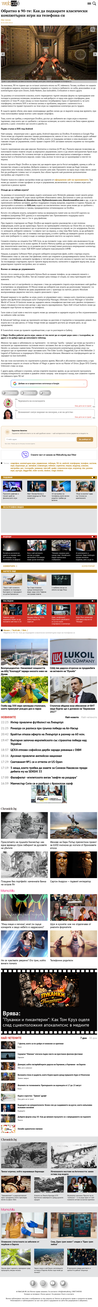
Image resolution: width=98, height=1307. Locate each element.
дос (22, 468)
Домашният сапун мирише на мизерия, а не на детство (45, 412)
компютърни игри (28, 463)
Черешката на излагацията (31, 400)
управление (42, 463)
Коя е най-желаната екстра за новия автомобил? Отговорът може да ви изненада (36, 556)
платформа (75, 463)
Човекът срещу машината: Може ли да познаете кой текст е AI (12, 619)
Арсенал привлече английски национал (36, 756)
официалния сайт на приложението (71, 179)
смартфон (15, 463)
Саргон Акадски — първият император (70, 881)
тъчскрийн (29, 468)
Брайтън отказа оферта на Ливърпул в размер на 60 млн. (48, 734)
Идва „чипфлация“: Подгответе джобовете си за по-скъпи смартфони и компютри (61, 620)
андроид (76, 465)
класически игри (64, 468)
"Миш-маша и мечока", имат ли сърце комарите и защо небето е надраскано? (22, 926)
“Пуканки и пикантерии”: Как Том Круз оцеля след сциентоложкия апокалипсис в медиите (46, 1022)
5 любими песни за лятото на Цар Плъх (59, 589)
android (65, 463)
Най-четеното (89, 717)
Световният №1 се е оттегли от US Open (37, 762)
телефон (84, 463)
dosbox (47, 470)
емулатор (77, 468)
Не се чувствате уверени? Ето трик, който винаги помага (23, 962)
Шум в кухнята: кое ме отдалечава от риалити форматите (70, 926)
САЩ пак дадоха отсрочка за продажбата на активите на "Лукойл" (72, 670)
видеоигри (20, 465)
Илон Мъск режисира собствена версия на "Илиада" (84, 619)
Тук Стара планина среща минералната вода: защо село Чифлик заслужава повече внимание (36, 591)
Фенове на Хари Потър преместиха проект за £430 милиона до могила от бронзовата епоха (73, 845)
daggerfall (27, 470)
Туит (47, 393)
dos (83, 468)
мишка (69, 465)
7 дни (83, 1038)
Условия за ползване (32, 1294)
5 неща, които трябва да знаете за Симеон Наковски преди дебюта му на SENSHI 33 (49, 769)
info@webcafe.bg (64, 1291)
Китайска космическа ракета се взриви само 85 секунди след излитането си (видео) (12, 556)
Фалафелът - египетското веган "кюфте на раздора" (44, 777)
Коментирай (88, 566)
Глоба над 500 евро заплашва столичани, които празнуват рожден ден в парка (23, 707)
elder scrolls (38, 470)
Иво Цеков (6, 20)
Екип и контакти (68, 1294)
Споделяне (12, 393)
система (92, 463)
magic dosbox (57, 470)
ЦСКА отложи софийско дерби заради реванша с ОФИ (46, 750)
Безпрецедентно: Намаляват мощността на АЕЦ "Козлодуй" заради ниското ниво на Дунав (24, 671)
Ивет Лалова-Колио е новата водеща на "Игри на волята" (36, 496)
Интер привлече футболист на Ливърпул (37, 722)
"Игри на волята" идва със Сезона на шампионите (84, 496)
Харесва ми (31, 393)
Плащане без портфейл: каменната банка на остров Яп (23, 883)
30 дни (93, 1038)
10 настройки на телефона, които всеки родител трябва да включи (60, 497)
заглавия (32, 465)
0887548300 (77, 1291)
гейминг (51, 465)
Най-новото (72, 717)
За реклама (56, 1294)
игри (12, 465)
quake (54, 468)
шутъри (18, 470)
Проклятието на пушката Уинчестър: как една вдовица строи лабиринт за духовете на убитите (24, 845)
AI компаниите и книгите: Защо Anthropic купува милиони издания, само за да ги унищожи (85, 556)
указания (39, 468)
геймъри (51, 463)
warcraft (47, 468)
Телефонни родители (61, 960)
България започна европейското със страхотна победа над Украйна (49, 742)
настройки (15, 468)
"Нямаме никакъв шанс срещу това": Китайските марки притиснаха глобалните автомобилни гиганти (61, 556)
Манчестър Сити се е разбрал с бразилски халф (42, 783)
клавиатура (42, 465)
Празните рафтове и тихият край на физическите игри (11, 496)
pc (27, 465)
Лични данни (46, 1294)
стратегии (60, 465)
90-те (58, 463)
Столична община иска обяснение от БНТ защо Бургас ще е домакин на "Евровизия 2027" (72, 708)
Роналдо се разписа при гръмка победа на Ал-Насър (44, 728)
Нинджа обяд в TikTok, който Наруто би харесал (35, 619)
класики (84, 465)
